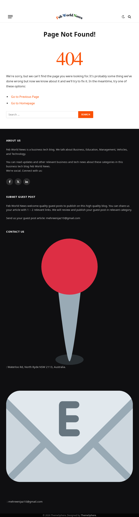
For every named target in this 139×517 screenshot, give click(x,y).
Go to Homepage (23, 103)
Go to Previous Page (25, 97)
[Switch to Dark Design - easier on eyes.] (123, 16)
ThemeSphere (88, 515)
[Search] (129, 17)
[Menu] (10, 17)
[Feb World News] (69, 17)
